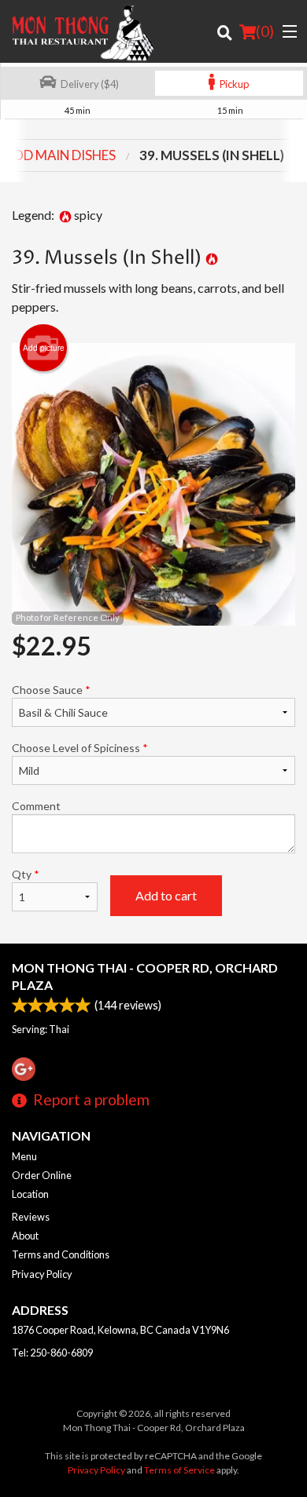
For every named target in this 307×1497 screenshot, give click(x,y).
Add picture (44, 347)
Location (30, 1194)
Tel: (52, 1352)
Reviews (31, 1216)
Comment (36, 805)
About (25, 1235)
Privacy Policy (42, 1274)
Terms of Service (179, 1470)
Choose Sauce (51, 689)
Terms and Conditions (60, 1254)
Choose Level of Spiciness (80, 747)
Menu (24, 1156)
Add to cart (166, 895)
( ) (265, 31)
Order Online (42, 1175)
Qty (25, 874)
